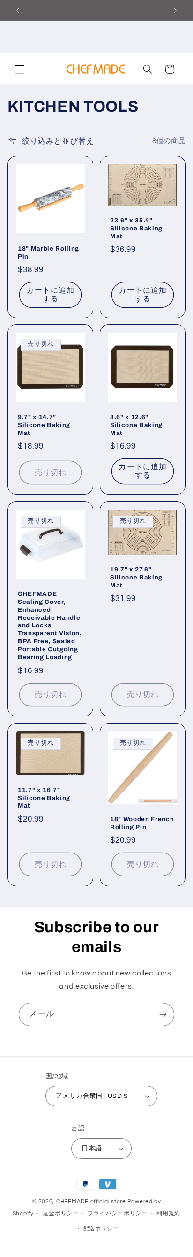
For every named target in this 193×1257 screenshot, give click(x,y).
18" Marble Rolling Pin (48, 251)
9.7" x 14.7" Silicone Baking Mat (44, 424)
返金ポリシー (60, 1213)
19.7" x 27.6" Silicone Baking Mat (136, 577)
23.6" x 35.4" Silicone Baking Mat (136, 228)
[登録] (163, 1014)
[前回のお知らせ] (17, 10)
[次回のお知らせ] (175, 10)
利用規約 (168, 1213)
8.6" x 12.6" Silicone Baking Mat (136, 424)
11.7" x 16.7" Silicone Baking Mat (44, 797)
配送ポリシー (101, 1228)
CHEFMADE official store (91, 1201)
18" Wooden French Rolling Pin (142, 822)
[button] (19, 69)
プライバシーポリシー (117, 1213)
